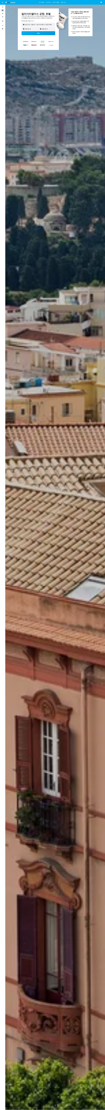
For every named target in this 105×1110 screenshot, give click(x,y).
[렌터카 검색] (3, 13)
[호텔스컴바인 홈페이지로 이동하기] (10, 2)
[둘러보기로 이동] (3, 16)
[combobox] (28, 21)
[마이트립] (3, 21)
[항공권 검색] (3, 7)
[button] (2, 2)
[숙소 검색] (3, 10)
